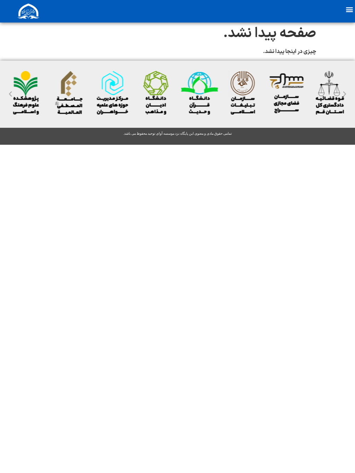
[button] (349, 9)
